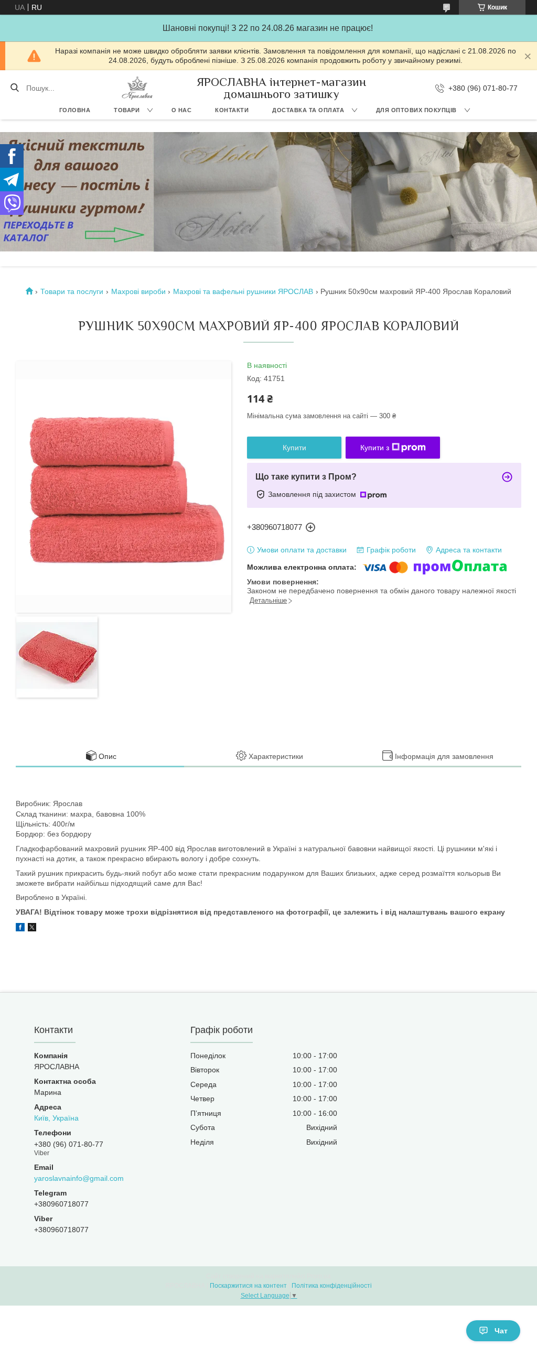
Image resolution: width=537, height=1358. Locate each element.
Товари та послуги (71, 291)
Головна (75, 110)
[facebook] (20, 929)
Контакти (232, 110)
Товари (126, 110)
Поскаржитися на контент (248, 1285)
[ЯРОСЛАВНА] (137, 88)
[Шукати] (14, 88)
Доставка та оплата (308, 110)
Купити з (374, 447)
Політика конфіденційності (332, 1285)
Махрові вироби (138, 291)
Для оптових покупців (416, 110)
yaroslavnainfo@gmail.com (79, 1178)
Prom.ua (319, 1276)
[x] (32, 929)
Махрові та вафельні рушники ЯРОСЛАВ (243, 291)
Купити (294, 447)
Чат (501, 1331)
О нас (181, 110)
